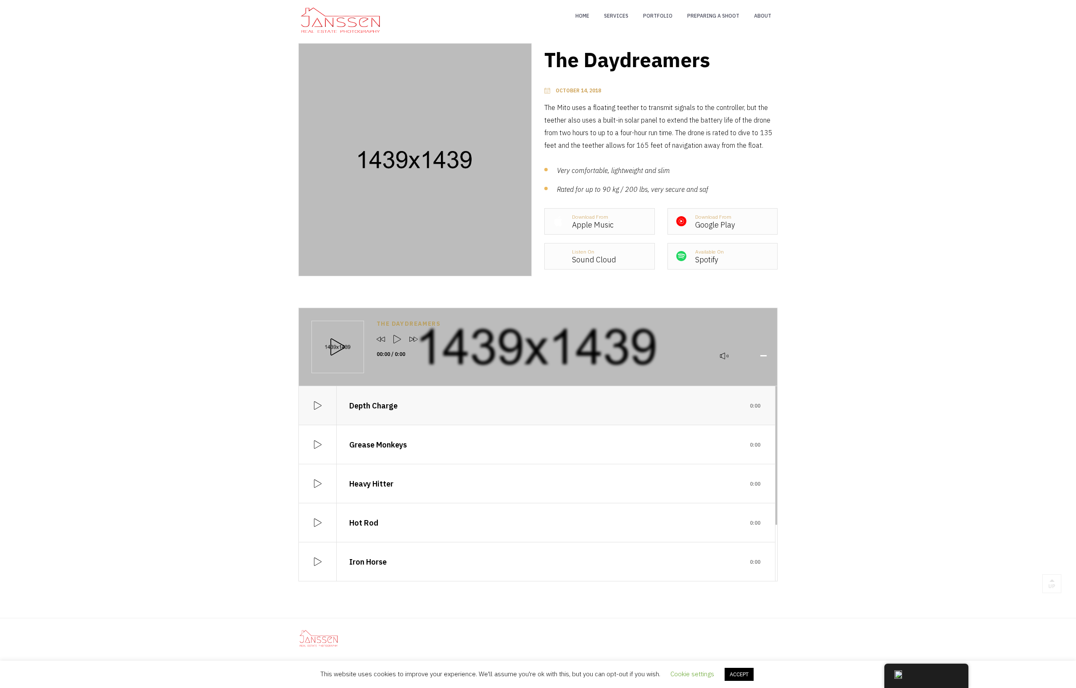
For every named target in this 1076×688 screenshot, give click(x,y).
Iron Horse (554, 562)
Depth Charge (554, 406)
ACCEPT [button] (739, 674)
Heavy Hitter (554, 484)
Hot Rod (554, 523)
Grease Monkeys (554, 445)
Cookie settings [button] (692, 674)
